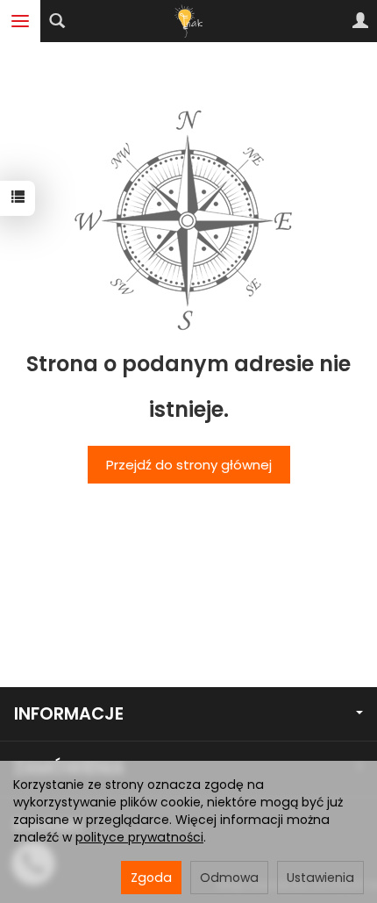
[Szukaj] (57, 21)
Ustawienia (320, 877)
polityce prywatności (139, 837)
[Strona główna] (188, 21)
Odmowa (229, 877)
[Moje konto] (360, 21)
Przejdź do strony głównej (189, 464)
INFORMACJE (69, 714)
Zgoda (151, 877)
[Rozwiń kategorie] (20, 21)
